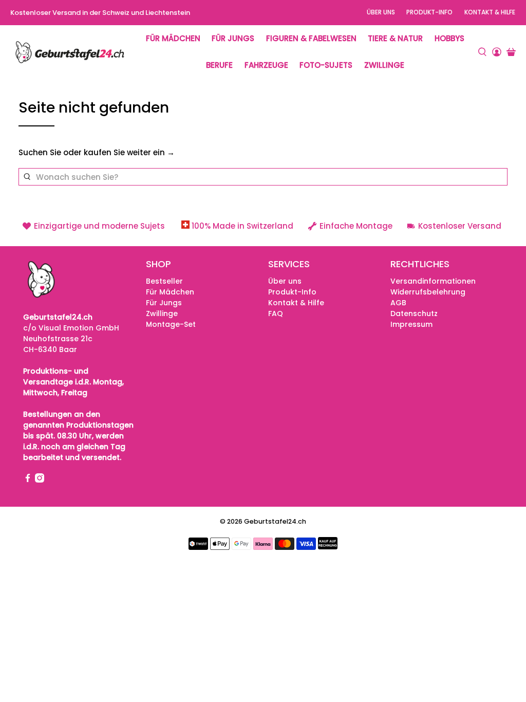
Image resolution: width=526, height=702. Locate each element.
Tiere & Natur (395, 38)
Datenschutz (414, 313)
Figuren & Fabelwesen (311, 38)
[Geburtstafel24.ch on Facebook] (27, 480)
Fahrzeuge (266, 65)
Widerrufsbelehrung (427, 292)
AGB (398, 303)
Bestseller (164, 281)
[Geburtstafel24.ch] (70, 52)
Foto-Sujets (325, 65)
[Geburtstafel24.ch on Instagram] (39, 480)
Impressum (411, 324)
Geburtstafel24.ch (275, 521)
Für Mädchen (173, 38)
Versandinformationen (433, 281)
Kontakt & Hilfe (489, 12)
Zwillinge (384, 65)
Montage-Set (171, 324)
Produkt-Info (429, 12)
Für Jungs (233, 38)
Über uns (381, 12)
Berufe (219, 65)
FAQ (275, 313)
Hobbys (449, 38)
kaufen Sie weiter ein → (129, 152)
